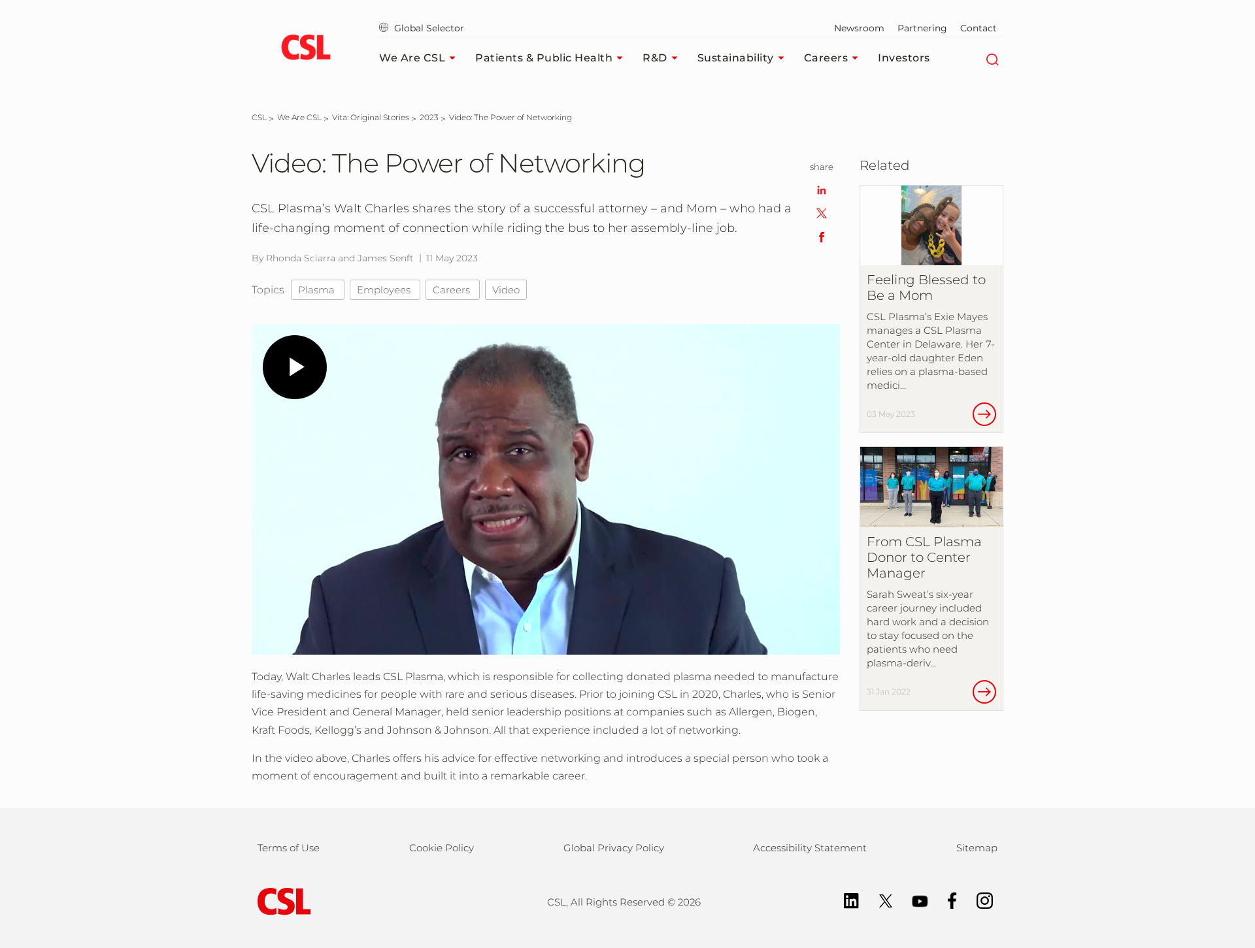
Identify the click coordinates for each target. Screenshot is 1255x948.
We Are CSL (412, 58)
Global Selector (428, 28)
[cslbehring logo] (306, 49)
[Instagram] (978, 900)
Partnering (922, 28)
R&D (655, 58)
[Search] (991, 58)
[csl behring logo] (281, 900)
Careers (826, 58)
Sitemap (976, 848)
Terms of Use (289, 848)
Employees (385, 290)
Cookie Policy (441, 848)
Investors (904, 58)
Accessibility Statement (810, 848)
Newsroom (859, 28)
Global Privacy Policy (613, 848)
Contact (978, 28)
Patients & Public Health (543, 58)
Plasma (317, 290)
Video (506, 290)
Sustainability (735, 58)
